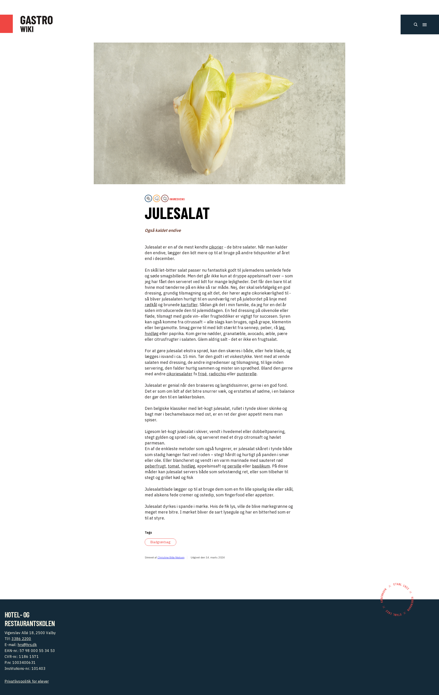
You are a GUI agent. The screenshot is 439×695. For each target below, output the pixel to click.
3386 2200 (21, 638)
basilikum (261, 466)
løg (281, 327)
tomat (173, 466)
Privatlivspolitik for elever (27, 681)
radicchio (217, 373)
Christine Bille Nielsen (171, 557)
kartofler (189, 304)
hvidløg (151, 333)
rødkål (151, 304)
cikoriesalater (179, 373)
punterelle (247, 373)
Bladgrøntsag (160, 542)
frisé (202, 373)
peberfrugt (155, 466)
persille (234, 466)
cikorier (216, 247)
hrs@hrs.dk (27, 644)
